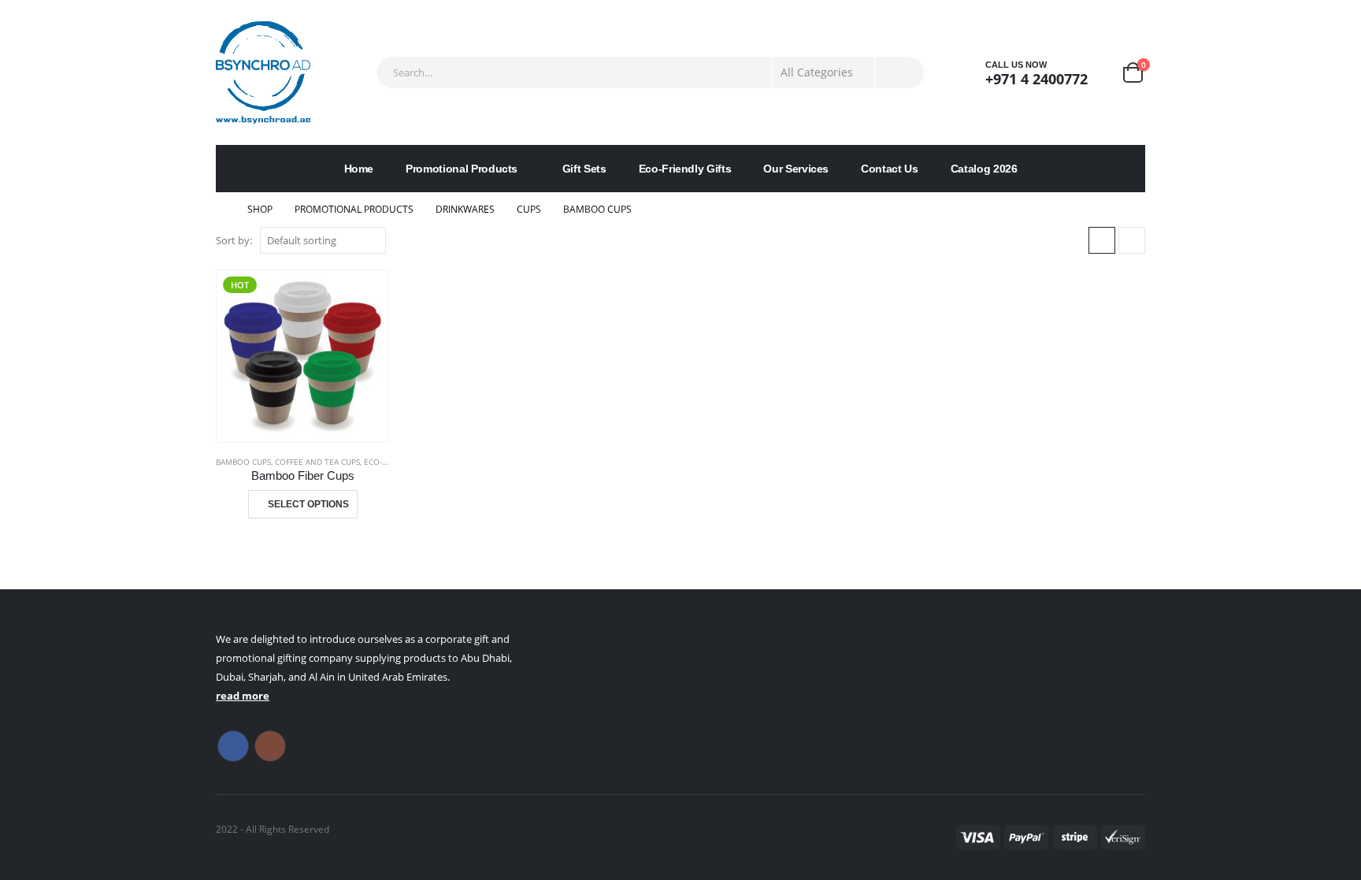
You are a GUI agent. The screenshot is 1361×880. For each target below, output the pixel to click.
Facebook (233, 746)
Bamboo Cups (243, 461)
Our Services (796, 168)
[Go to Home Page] (220, 209)
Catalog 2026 (984, 168)
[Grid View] (1101, 240)
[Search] (899, 72)
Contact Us (889, 168)
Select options (308, 504)
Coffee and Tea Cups (317, 461)
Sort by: (234, 240)
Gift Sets (584, 168)
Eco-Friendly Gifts (685, 168)
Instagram (270, 746)
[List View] (1131, 240)
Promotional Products (461, 168)
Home (359, 168)
